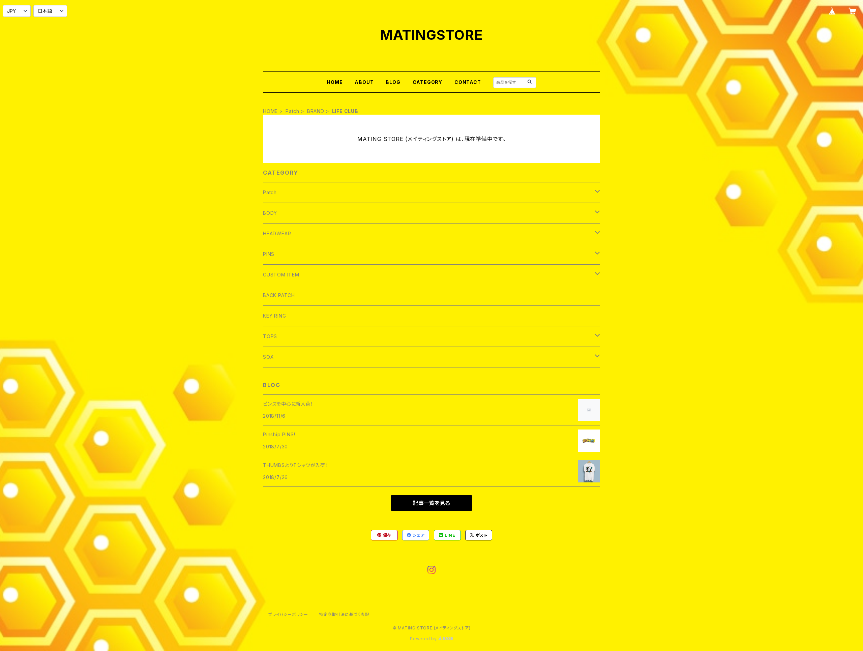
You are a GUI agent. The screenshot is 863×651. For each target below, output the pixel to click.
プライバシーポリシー (288, 614)
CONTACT (467, 82)
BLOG (393, 82)
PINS (268, 254)
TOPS (270, 336)
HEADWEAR (277, 233)
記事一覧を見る (431, 503)
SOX (268, 357)
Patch (292, 111)
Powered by (424, 638)
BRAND (315, 111)
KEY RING (274, 316)
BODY (270, 213)
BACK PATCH (279, 295)
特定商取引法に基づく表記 (344, 614)
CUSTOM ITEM (281, 274)
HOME (335, 82)
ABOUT (364, 82)
